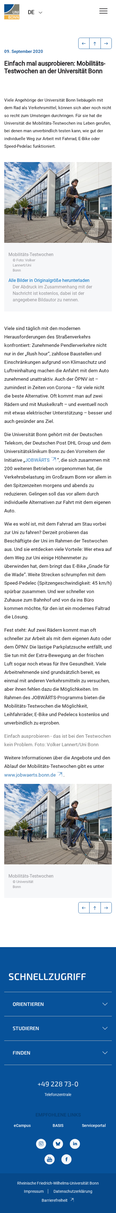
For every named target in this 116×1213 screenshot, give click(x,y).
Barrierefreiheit (55, 1200)
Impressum (34, 1191)
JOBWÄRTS (37, 460)
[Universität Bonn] (11, 11)
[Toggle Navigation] (103, 11)
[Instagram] (41, 1144)
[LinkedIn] (75, 1144)
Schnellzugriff (47, 976)
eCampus (22, 1125)
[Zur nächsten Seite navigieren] (106, 43)
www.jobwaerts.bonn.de (30, 775)
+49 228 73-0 (58, 1084)
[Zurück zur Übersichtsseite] (95, 43)
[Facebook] (66, 1160)
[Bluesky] (58, 1144)
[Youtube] (49, 1160)
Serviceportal (94, 1125)
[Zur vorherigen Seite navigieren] (84, 43)
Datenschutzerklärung (72, 1191)
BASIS (58, 1125)
